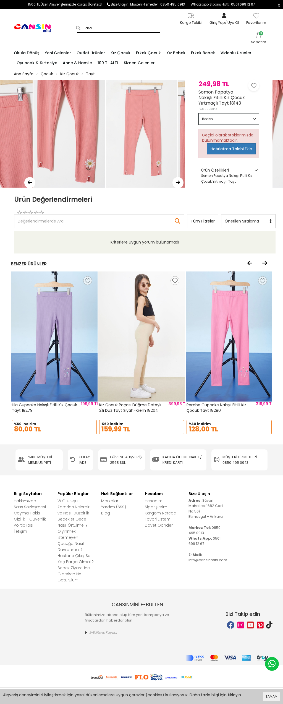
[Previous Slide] (30, 182)
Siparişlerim (156, 507)
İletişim (20, 531)
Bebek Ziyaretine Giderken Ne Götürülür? (73, 574)
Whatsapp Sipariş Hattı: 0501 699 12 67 (223, 4)
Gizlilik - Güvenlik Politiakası (30, 522)
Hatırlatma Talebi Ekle (231, 149)
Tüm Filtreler (203, 221)
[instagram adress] (240, 625)
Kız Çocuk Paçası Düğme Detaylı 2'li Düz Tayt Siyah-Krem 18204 (130, 407)
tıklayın (234, 695)
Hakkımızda (25, 501)
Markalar (109, 501)
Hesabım (154, 501)
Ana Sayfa (23, 74)
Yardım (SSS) (113, 507)
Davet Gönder (159, 525)
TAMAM (271, 696)
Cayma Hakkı (27, 513)
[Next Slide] (178, 182)
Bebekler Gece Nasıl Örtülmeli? (72, 522)
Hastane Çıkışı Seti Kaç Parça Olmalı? (75, 559)
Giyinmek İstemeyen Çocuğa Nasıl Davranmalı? (70, 540)
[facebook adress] (231, 625)
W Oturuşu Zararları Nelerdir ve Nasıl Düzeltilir (73, 507)
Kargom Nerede (160, 513)
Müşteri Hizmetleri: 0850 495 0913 (160, 4)
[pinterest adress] (260, 625)
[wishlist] (87, 280)
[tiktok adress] (269, 625)
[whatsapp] (272, 664)
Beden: (208, 119)
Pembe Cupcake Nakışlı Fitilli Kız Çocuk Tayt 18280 (216, 407)
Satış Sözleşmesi (30, 507)
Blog (105, 513)
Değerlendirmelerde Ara (40, 218)
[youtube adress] (250, 625)
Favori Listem (158, 519)
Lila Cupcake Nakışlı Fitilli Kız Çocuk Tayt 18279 (44, 407)
